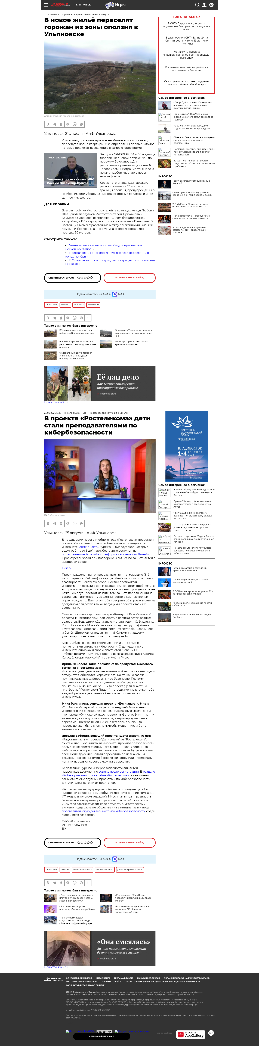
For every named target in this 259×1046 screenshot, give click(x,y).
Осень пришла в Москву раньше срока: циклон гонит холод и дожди (192, 193)
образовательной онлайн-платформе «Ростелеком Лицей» (105, 554)
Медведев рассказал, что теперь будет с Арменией (190, 580)
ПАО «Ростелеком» (54, 515)
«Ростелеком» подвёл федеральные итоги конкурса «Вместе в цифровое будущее (75, 920)
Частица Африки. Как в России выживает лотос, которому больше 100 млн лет (193, 516)
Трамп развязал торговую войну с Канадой (191, 182)
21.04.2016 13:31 (52, 14)
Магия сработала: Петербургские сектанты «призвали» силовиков (191, 217)
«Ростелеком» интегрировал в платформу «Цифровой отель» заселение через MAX (76, 898)
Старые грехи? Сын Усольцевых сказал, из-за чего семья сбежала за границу (193, 117)
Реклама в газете (123, 978)
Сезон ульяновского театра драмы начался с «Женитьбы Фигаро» (186, 83)
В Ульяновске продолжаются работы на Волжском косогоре (76, 331)
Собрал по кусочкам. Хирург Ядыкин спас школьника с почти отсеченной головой (194, 539)
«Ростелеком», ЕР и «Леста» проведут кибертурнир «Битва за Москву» (133, 898)
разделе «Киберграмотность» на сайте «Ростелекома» (108, 773)
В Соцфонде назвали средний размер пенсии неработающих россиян (189, 230)
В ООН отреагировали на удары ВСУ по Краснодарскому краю (192, 592)
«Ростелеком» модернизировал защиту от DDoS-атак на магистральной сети (132, 909)
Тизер (66, 568)
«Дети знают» (88, 547)
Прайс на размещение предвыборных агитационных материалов (163, 982)
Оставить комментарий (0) (129, 278)
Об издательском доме (79, 978)
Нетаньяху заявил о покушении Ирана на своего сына (189, 569)
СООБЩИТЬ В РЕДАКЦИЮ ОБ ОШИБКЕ (85, 985)
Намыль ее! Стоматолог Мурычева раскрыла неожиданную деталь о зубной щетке (192, 550)
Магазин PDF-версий (148, 978)
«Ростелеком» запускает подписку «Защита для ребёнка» (77, 908)
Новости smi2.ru (56, 402)
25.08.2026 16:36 (52, 413)
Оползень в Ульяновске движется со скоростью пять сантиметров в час (133, 333)
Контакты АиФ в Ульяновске (82, 982)
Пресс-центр (103, 978)
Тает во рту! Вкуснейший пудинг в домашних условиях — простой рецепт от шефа (192, 527)
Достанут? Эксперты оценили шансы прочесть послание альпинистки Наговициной (194, 152)
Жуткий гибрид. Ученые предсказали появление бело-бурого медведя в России (194, 492)
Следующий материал (101, 1036)
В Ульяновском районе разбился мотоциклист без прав (186, 69)
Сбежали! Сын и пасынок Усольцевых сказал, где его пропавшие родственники (194, 140)
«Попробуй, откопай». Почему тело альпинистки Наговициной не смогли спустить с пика (193, 105)
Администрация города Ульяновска (64, 116)
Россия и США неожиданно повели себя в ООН (192, 604)
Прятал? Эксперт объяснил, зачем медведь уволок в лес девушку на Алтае (192, 504)
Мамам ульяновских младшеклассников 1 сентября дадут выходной (187, 54)
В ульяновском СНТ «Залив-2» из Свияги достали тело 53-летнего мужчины (186, 40)
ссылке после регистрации (119, 771)
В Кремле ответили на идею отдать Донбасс (191, 615)
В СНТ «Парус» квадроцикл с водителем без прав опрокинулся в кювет (186, 26)
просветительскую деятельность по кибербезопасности (104, 811)
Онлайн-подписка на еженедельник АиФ (187, 978)
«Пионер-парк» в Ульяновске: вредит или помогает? (131, 343)
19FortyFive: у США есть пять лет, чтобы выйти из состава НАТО (190, 205)
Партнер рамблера (164, 1033)
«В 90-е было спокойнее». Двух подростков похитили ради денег (192, 127)
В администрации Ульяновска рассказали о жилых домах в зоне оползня (77, 344)
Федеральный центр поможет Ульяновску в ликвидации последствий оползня (75, 355)
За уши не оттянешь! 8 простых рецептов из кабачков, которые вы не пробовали (194, 163)
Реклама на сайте (112, 982)
